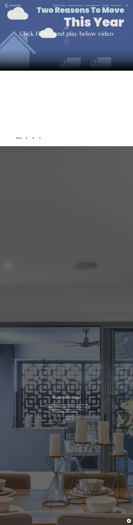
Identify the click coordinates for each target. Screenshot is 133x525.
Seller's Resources (75, 5)
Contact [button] (66, 419)
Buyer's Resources (92, 5)
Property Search (59, 5)
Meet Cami (115, 5)
